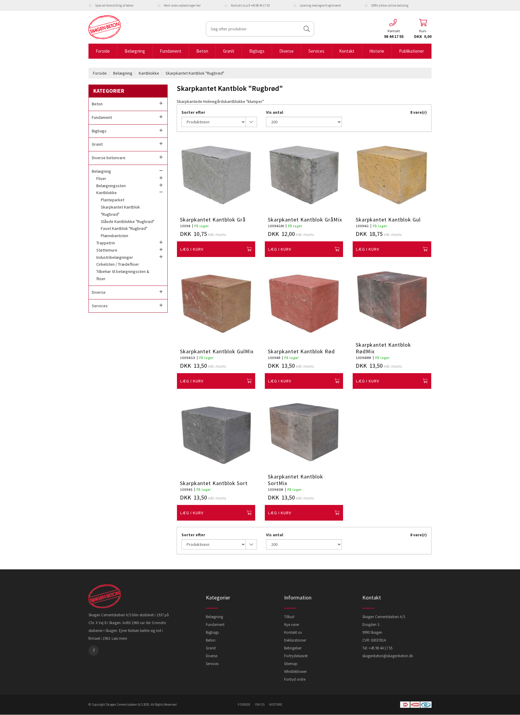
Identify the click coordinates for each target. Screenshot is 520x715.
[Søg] (306, 29)
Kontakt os (293, 632)
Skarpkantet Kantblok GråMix (305, 219)
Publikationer (411, 51)
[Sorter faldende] (251, 122)
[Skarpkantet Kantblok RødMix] (392, 300)
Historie (376, 51)
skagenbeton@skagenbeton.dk (387, 655)
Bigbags (212, 632)
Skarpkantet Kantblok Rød (301, 351)
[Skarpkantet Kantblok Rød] (304, 304)
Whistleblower (295, 671)
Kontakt (346, 51)
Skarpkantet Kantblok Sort (214, 483)
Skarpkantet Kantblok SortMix (295, 480)
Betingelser (293, 648)
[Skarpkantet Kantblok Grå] (216, 175)
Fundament (215, 624)
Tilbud (289, 616)
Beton (210, 640)
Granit (211, 648)
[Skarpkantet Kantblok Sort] (216, 435)
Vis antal (274, 112)
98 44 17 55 (394, 36)
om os (260, 704)
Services (212, 663)
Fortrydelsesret (296, 655)
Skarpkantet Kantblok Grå (213, 219)
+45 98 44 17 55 (380, 648)
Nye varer (291, 624)
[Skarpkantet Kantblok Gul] (392, 175)
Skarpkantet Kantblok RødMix (383, 348)
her (198, 5)
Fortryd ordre (294, 679)
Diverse (211, 655)
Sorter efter (193, 112)
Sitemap (290, 663)
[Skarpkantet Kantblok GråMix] (304, 175)
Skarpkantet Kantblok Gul (388, 219)
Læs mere (119, 638)
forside (244, 704)
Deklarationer (295, 640)
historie (275, 704)
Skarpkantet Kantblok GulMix (217, 351)
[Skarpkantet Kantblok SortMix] (304, 432)
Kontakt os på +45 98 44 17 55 (250, 5)
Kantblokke (149, 73)
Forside (103, 51)
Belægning (122, 73)
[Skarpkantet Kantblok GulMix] (216, 304)
